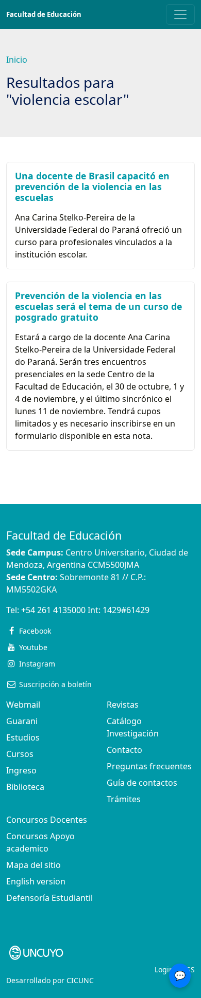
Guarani (22, 721)
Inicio (16, 59)
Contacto (124, 749)
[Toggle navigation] (180, 14)
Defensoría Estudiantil (49, 897)
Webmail (23, 704)
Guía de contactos (142, 782)
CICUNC (80, 980)
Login (164, 969)
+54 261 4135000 (53, 610)
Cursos (20, 754)
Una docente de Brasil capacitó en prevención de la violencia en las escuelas (92, 187)
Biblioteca (25, 786)
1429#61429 (126, 610)
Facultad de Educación (43, 14)
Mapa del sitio (33, 865)
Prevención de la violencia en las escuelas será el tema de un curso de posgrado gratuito (98, 306)
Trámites (124, 799)
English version (35, 881)
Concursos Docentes (46, 819)
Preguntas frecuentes (149, 766)
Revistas (123, 704)
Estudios (23, 737)
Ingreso (21, 770)
